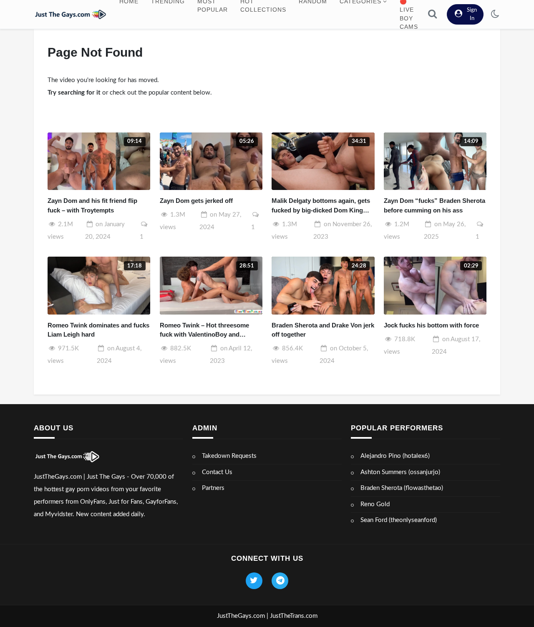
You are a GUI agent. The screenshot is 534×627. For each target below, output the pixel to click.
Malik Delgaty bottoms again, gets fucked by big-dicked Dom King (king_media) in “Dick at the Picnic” (321, 206)
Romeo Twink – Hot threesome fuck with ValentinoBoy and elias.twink (204, 331)
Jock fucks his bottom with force (431, 325)
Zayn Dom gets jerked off (196, 200)
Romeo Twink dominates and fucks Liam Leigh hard (98, 330)
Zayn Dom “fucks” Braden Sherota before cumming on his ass (434, 205)
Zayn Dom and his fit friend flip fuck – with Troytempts (92, 205)
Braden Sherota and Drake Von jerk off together (323, 330)
